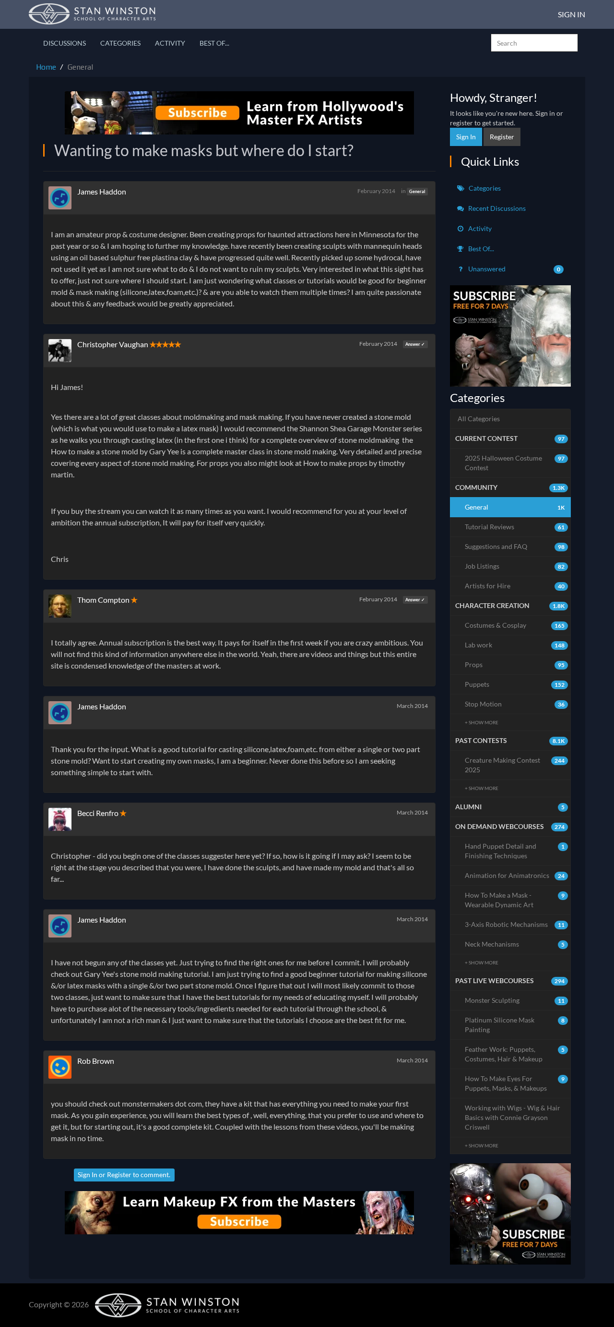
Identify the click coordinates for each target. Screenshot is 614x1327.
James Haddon (101, 191)
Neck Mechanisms (515, 944)
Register (119, 1174)
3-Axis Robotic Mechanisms (515, 924)
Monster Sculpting (515, 1000)
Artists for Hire (515, 586)
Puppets (515, 684)
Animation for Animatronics (515, 875)
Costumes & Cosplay (515, 625)
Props (515, 664)
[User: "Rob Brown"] (62, 1067)
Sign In (571, 14)
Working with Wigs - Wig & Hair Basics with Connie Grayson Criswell (512, 1117)
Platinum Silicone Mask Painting (515, 1025)
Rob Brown (95, 1060)
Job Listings (515, 566)
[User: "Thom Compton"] (62, 606)
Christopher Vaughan (112, 344)
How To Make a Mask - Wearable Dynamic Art (515, 900)
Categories (120, 43)
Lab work (515, 645)
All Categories (479, 418)
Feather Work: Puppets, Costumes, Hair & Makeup (515, 1054)
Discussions (64, 43)
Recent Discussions (496, 208)
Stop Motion (515, 704)
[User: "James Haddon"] (62, 197)
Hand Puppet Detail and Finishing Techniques (515, 851)
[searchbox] (534, 43)
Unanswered (514, 269)
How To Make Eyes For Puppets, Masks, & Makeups (515, 1083)
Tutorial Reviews (515, 527)
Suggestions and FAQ (515, 546)
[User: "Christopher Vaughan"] (62, 350)
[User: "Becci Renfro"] (62, 819)
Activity (170, 43)
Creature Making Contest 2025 (515, 765)
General (417, 191)
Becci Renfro (97, 812)
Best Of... (214, 43)
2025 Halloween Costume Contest (515, 463)
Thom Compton (103, 599)
